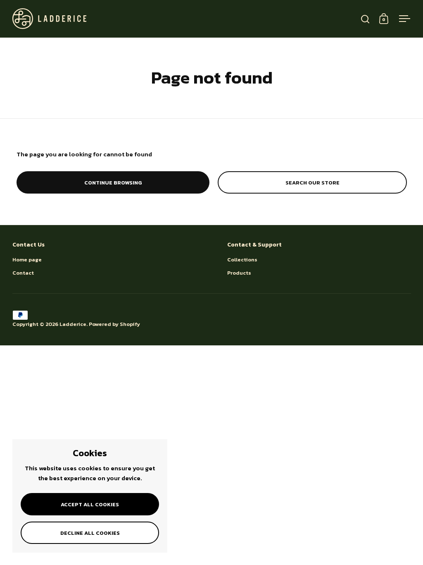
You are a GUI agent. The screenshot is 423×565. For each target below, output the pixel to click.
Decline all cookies (90, 533)
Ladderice (72, 324)
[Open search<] (365, 18)
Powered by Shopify (114, 324)
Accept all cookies (90, 504)
